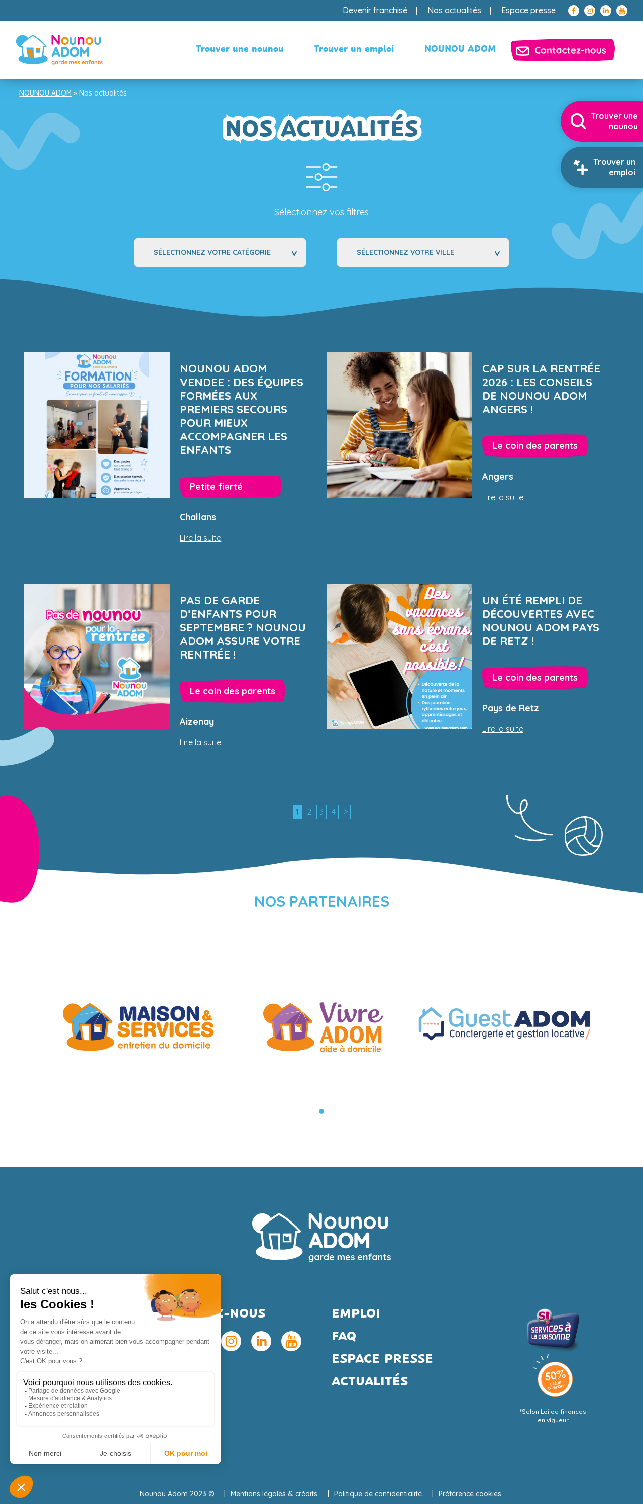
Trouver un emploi (354, 49)
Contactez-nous (563, 50)
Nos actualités (454, 10)
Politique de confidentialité (378, 1493)
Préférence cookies (470, 1493)
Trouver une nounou (240, 49)
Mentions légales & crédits (274, 1493)
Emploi (356, 1314)
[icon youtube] (621, 10)
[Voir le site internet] (138, 1023)
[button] (321, 1111)
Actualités (370, 1382)
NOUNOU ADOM (460, 49)
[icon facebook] (573, 10)
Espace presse (528, 10)
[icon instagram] (589, 10)
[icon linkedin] (605, 10)
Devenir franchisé (375, 10)
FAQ (344, 1337)
